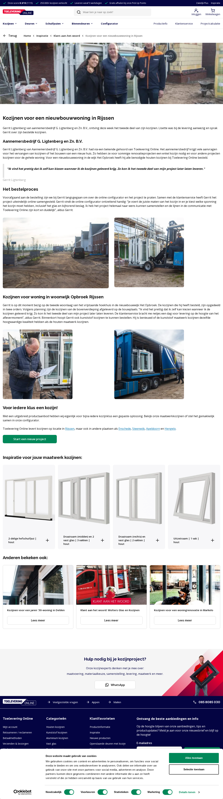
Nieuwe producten (100, 738)
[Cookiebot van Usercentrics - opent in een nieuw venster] (22, 792)
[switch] (102, 792)
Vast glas (51, 743)
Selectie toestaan (194, 769)
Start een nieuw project (29, 439)
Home (27, 35)
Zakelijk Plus (202, 3)
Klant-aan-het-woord (67, 35)
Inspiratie (215, 3)
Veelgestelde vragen (65, 702)
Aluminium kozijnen (57, 738)
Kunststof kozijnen (56, 732)
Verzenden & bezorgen (16, 743)
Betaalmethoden (12, 738)
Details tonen (187, 792)
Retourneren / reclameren (17, 732)
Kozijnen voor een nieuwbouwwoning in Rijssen (114, 35)
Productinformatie (100, 727)
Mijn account (10, 727)
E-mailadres (144, 743)
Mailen (117, 702)
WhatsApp (118, 685)
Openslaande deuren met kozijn (108, 743)
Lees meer (38, 620)
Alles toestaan (194, 757)
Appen (95, 702)
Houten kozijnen (55, 727)
